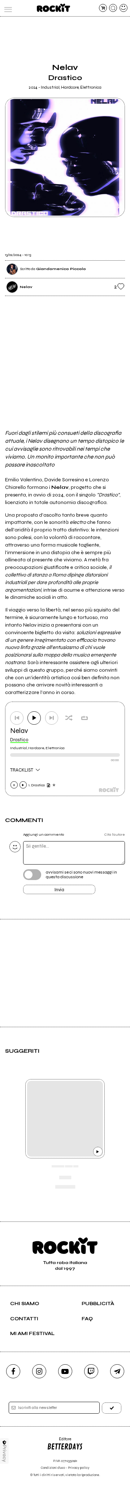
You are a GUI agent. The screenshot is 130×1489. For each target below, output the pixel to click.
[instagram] (39, 1371)
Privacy (4, 1453)
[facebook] (13, 1371)
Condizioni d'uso (53, 1468)
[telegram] (117, 1371)
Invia (59, 890)
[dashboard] (123, 8)
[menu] (6, 8)
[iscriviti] (111, 1408)
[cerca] (113, 8)
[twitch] (91, 1371)
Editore (59, 1441)
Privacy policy (79, 1468)
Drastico (19, 740)
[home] (53, 8)
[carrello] (103, 8)
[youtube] (65, 1371)
